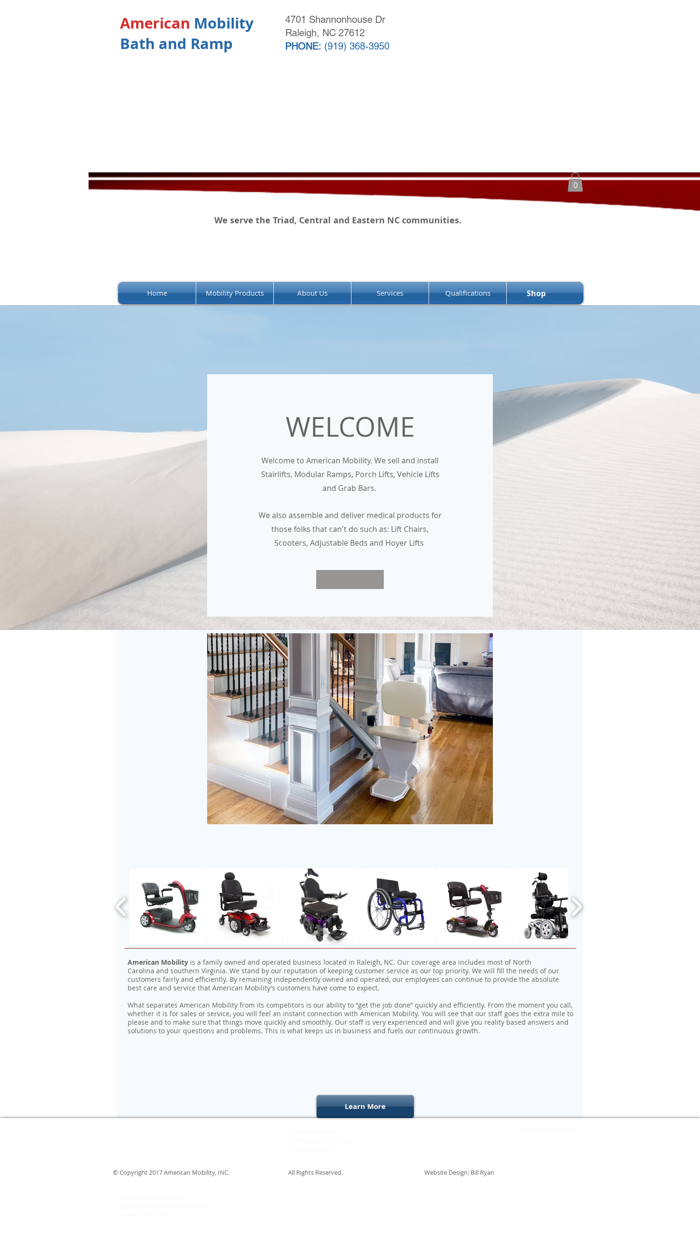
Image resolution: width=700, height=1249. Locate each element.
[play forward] (576, 906)
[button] (575, 182)
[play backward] (121, 906)
